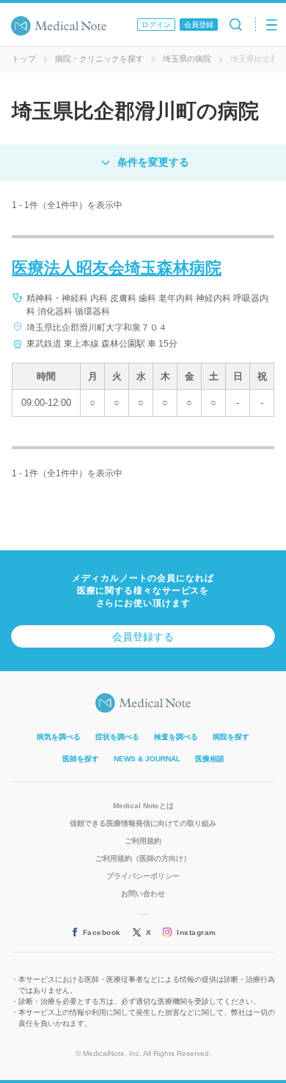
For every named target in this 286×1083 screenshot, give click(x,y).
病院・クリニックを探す (99, 58)
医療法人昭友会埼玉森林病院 (116, 268)
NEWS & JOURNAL (147, 759)
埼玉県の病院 (187, 58)
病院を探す (231, 737)
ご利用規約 (143, 841)
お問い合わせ (143, 894)
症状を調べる (117, 737)
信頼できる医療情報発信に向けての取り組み (143, 823)
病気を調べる (59, 737)
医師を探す (80, 759)
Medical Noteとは (143, 806)
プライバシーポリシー (143, 876)
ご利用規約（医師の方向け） (143, 858)
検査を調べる (176, 737)
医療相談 (209, 759)
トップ (24, 58)
